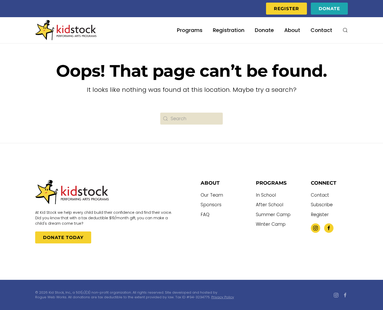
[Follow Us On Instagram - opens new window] (315, 228)
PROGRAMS (271, 183)
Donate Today (63, 237)
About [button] (292, 30)
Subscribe (322, 205)
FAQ (205, 214)
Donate (329, 8)
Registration (228, 30)
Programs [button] (189, 30)
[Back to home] (66, 30)
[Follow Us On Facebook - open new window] (328, 228)
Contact (321, 30)
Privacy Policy (222, 297)
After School (269, 205)
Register (286, 8)
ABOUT (210, 183)
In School (266, 195)
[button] (345, 30)
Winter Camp (271, 224)
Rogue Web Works (50, 297)
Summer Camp (273, 214)
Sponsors (211, 205)
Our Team (212, 195)
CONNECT (323, 183)
